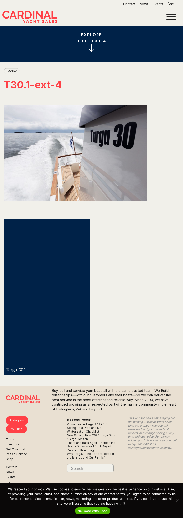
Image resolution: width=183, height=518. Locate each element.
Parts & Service (16, 454)
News (144, 4)
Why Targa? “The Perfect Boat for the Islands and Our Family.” (90, 455)
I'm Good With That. (92, 511)
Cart (171, 4)
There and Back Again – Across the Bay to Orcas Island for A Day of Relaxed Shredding (91, 446)
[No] (177, 500)
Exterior (11, 71)
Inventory (12, 444)
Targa (10, 439)
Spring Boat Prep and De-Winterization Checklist (85, 429)
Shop (9, 459)
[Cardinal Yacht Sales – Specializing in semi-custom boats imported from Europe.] (30, 17)
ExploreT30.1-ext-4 (91, 37)
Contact (129, 4)
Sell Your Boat (15, 449)
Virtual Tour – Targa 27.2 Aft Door (89, 424)
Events (158, 4)
